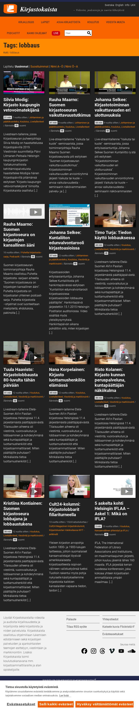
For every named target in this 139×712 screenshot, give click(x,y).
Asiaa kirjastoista (68, 22)
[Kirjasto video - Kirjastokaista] (10, 8)
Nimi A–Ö (57, 66)
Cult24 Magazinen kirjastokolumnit (66, 526)
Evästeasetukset (21, 704)
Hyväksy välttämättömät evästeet (105, 704)
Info (127, 5)
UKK (133, 5)
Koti (9, 22)
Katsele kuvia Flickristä (117, 626)
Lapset (45, 22)
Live (56, 33)
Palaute (71, 619)
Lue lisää (64, 695)
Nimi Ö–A (71, 66)
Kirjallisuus (26, 22)
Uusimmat (21, 66)
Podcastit (13, 33)
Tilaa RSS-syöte (76, 626)
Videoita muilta (115, 22)
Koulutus (93, 22)
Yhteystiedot (110, 619)
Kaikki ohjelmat (37, 33)
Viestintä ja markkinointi (121, 249)
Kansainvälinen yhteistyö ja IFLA (111, 530)
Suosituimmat (39, 66)
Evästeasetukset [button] (112, 634)
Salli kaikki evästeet (56, 704)
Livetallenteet (37, 121)
